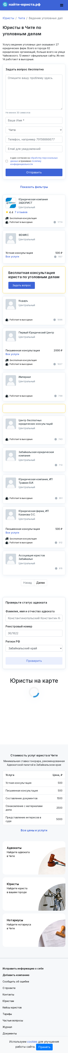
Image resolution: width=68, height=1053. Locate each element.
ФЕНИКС (24, 234)
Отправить (34, 172)
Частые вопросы (13, 1020)
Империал (25, 376)
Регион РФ (13, 641)
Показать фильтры (34, 187)
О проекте (9, 987)
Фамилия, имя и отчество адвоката (30, 611)
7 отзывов (21, 212)
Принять (44, 1047)
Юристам (8, 1000)
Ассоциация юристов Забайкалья (32, 557)
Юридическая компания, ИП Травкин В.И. (36, 481)
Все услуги (12, 256)
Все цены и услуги (34, 830)
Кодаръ (23, 300)
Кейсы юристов (12, 1007)
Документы (10, 1033)
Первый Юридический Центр (36, 332)
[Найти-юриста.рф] (21, 4)
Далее (40, 582)
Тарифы (7, 1013)
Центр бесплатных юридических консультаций (36, 422)
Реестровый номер (19, 626)
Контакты (8, 994)
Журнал (7, 1026)
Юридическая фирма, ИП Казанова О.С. (34, 512)
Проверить (34, 661)
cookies (32, 1041)
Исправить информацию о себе (23, 968)
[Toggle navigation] (61, 5)
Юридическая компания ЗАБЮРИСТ (33, 201)
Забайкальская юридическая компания (36, 454)
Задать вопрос (22, 285)
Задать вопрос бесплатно (25, 69)
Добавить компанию (16, 974)
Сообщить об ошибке (16, 981)
